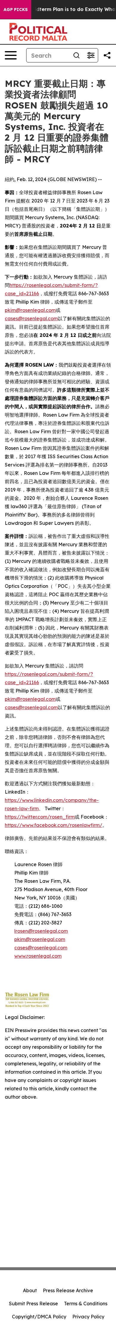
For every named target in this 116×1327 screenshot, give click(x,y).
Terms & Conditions (85, 1303)
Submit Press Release (33, 1303)
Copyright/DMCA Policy (39, 1317)
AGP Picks (16, 9)
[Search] (76, 55)
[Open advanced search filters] (91, 55)
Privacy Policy (88, 1317)
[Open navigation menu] (11, 55)
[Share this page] (107, 55)
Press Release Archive (68, 1290)
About (30, 1290)
